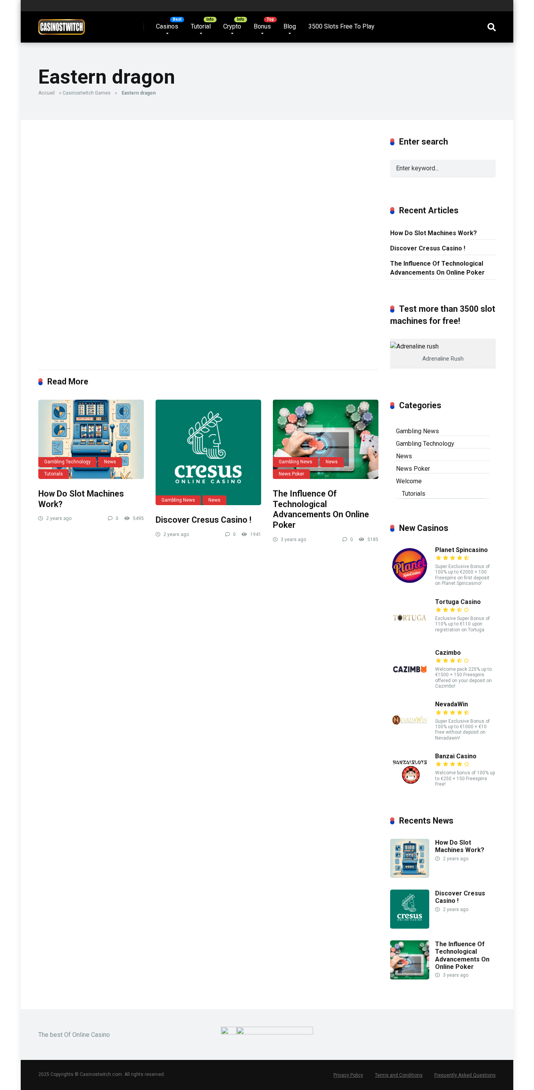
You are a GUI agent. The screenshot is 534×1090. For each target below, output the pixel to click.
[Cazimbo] (409, 686)
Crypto (232, 26)
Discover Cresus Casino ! (203, 520)
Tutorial (201, 26)
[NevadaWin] (409, 737)
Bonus (262, 26)
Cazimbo (448, 652)
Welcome (409, 481)
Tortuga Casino (458, 602)
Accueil (46, 93)
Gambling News (178, 500)
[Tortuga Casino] (409, 635)
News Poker (291, 474)
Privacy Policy (348, 1075)
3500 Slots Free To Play (341, 26)
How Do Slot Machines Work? (433, 233)
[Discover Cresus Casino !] (208, 452)
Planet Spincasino (461, 550)
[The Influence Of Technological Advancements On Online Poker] (325, 439)
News (110, 462)
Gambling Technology (67, 462)
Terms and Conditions (399, 1075)
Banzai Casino (456, 756)
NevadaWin (451, 704)
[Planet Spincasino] (409, 583)
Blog (289, 26)
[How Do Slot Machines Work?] (91, 439)
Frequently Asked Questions (465, 1075)
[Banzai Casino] (409, 789)
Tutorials (53, 474)
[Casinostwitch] (61, 24)
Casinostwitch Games (87, 93)
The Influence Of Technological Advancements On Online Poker (321, 509)
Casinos (167, 26)
